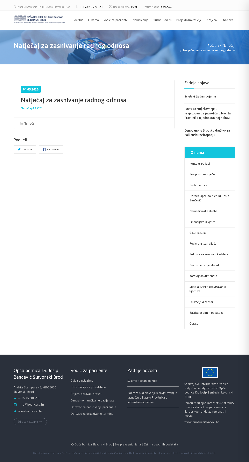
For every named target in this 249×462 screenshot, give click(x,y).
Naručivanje (140, 20)
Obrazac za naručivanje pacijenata (93, 407)
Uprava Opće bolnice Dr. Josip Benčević (209, 198)
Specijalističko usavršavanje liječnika (207, 289)
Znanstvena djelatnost (204, 265)
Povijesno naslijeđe (202, 174)
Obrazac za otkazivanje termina (92, 413)
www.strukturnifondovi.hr (201, 422)
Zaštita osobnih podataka (206, 312)
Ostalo (193, 323)
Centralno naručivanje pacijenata (92, 400)
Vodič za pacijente (115, 20)
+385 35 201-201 (94, 6)
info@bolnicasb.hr (31, 404)
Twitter (27, 149)
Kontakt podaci (199, 163)
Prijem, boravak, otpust (86, 393)
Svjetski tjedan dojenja (200, 96)
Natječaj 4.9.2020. (32, 108)
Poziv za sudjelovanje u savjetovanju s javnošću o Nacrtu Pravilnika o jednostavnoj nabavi (207, 113)
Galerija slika (197, 232)
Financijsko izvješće (202, 222)
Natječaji (212, 20)
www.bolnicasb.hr (30, 411)
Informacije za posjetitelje (88, 387)
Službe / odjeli (162, 20)
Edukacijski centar (201, 302)
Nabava (228, 20)
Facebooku (166, 6)
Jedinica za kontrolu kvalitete (208, 254)
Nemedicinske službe (203, 211)
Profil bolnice (198, 185)
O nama (93, 20)
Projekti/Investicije (189, 20)
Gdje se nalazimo (28, 421)
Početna (78, 20)
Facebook (52, 149)
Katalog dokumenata (203, 276)
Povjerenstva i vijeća (202, 243)
